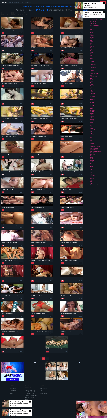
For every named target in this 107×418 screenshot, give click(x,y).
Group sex (92, 96)
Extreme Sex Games (67, 6)
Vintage (92, 178)
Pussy (91, 140)
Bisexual (92, 46)
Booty (91, 54)
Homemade (93, 104)
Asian (91, 32)
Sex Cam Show (55, 6)
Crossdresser (93, 67)
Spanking (92, 162)
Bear (91, 43)
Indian (91, 108)
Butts (91, 58)
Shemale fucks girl (94, 148)
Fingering (92, 82)
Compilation (93, 64)
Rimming (92, 143)
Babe (91, 34)
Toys (91, 174)
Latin (91, 114)
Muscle (91, 131)
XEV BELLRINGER (45, 6)
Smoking (92, 160)
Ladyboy (92, 113)
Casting (92, 61)
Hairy (91, 98)
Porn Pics (93, 23)
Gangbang (92, 89)
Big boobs (92, 44)
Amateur (92, 29)
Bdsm (91, 40)
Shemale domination (95, 146)
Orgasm (92, 133)
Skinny (91, 155)
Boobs (91, 52)
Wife (91, 181)
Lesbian (92, 116)
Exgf (91, 78)
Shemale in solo (93, 152)
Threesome (92, 171)
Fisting (91, 84)
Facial (91, 79)
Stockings (92, 165)
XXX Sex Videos (94, 25)
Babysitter (92, 35)
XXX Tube (36, 6)
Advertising (13, 391)
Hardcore (92, 101)
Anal (91, 31)
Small (91, 157)
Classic (91, 63)
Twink (91, 177)
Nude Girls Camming (96, 19)
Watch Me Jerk (27, 6)
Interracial (92, 110)
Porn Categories (26, 2)
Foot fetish (92, 86)
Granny (92, 95)
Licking (91, 117)
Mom (91, 128)
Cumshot (92, 70)
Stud (91, 168)
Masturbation (93, 120)
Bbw (91, 38)
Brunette (92, 57)
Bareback (92, 37)
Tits (91, 172)
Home (11, 2)
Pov (91, 137)
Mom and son (93, 130)
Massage (92, 119)
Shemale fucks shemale (95, 151)
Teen (91, 169)
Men (91, 123)
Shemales (92, 154)
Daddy (91, 72)
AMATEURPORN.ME (39, 10)
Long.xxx (4, 2)
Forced (91, 87)
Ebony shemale (93, 76)
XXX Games (93, 21)
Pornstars (92, 136)
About (11, 393)
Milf (91, 125)
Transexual (92, 175)
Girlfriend (92, 92)
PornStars (17, 2)
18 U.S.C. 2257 (44, 388)
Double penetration (94, 73)
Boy (91, 55)
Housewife (92, 105)
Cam (91, 60)
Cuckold (92, 69)
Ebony (91, 75)
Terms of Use (43, 393)
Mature (92, 122)
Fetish (91, 81)
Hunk (91, 107)
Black (91, 47)
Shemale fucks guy (94, 149)
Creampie (92, 66)
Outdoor (92, 134)
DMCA (41, 391)
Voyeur (91, 180)
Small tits (92, 159)
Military (92, 127)
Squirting (92, 163)
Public (91, 139)
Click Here (87, 10)
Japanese (92, 111)
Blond (91, 49)
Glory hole (92, 93)
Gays (91, 90)
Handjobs (92, 99)
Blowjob (92, 50)
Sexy (91, 145)
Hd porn (92, 102)
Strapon (92, 166)
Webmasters (13, 388)
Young (91, 183)
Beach (91, 41)
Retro (91, 142)
